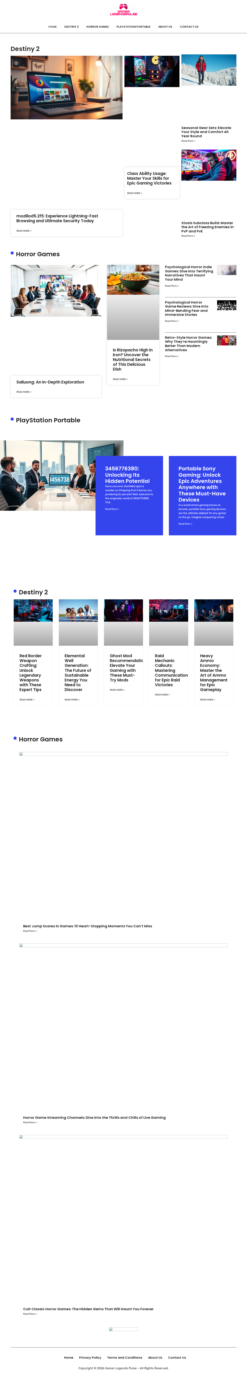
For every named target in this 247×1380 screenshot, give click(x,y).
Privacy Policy (90, 1357)
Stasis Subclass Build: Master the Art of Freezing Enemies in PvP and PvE (207, 227)
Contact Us (189, 27)
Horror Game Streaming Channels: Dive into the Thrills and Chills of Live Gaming (94, 1117)
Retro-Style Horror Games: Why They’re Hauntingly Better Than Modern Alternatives (188, 343)
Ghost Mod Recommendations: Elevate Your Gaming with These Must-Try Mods (130, 668)
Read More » (23, 231)
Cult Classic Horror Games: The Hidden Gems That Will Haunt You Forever (88, 1309)
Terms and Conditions (124, 1357)
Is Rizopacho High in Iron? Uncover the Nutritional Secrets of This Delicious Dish (133, 359)
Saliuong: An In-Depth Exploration (50, 382)
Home (52, 27)
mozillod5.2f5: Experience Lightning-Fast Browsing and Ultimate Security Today (57, 218)
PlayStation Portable (134, 27)
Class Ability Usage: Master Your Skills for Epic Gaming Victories (149, 178)
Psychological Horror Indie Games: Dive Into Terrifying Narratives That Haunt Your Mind (189, 273)
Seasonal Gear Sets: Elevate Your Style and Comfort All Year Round (206, 131)
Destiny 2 (71, 27)
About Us (165, 27)
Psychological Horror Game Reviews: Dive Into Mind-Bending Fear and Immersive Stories (186, 308)
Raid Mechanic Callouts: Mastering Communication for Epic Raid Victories (171, 670)
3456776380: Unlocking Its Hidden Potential (127, 475)
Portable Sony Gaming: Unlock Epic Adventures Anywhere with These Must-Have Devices (202, 484)
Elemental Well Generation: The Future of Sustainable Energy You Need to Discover (78, 672)
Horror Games (97, 27)
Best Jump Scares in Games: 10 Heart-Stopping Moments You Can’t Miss (87, 926)
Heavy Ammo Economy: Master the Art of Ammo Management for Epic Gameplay (214, 672)
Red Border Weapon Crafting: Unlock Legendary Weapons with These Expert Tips (30, 672)
